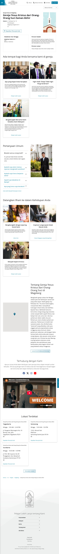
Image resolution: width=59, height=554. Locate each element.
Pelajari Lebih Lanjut (16, 96)
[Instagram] (31, 373)
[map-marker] (16, 315)
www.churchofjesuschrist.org (40, 351)
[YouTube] (35, 373)
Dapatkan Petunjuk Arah (9, 440)
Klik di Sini (15, 238)
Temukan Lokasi (29, 471)
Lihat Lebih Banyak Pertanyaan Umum (12, 191)
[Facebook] (24, 373)
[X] (27, 373)
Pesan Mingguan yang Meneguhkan (43, 238)
